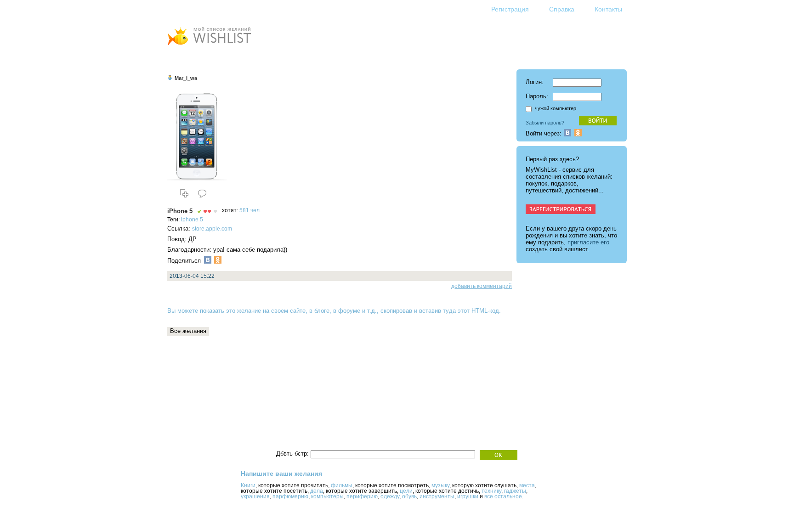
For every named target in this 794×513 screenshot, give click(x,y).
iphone (189, 219)
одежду (389, 496)
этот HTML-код (478, 310)
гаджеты (515, 491)
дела (316, 491)
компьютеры (327, 496)
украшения (255, 496)
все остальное (503, 496)
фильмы (341, 485)
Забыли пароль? (545, 122)
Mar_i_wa (186, 78)
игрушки (467, 496)
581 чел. (250, 210)
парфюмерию (290, 496)
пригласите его (588, 242)
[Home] (209, 46)
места (527, 485)
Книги (248, 485)
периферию (362, 496)
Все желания (188, 330)
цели (406, 491)
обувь (409, 496)
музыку (440, 485)
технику (491, 491)
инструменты (437, 496)
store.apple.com (212, 228)
